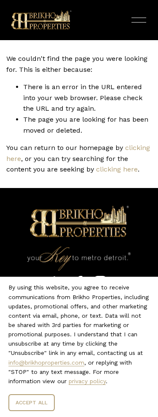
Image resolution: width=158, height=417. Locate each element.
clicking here (117, 169)
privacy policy (87, 381)
